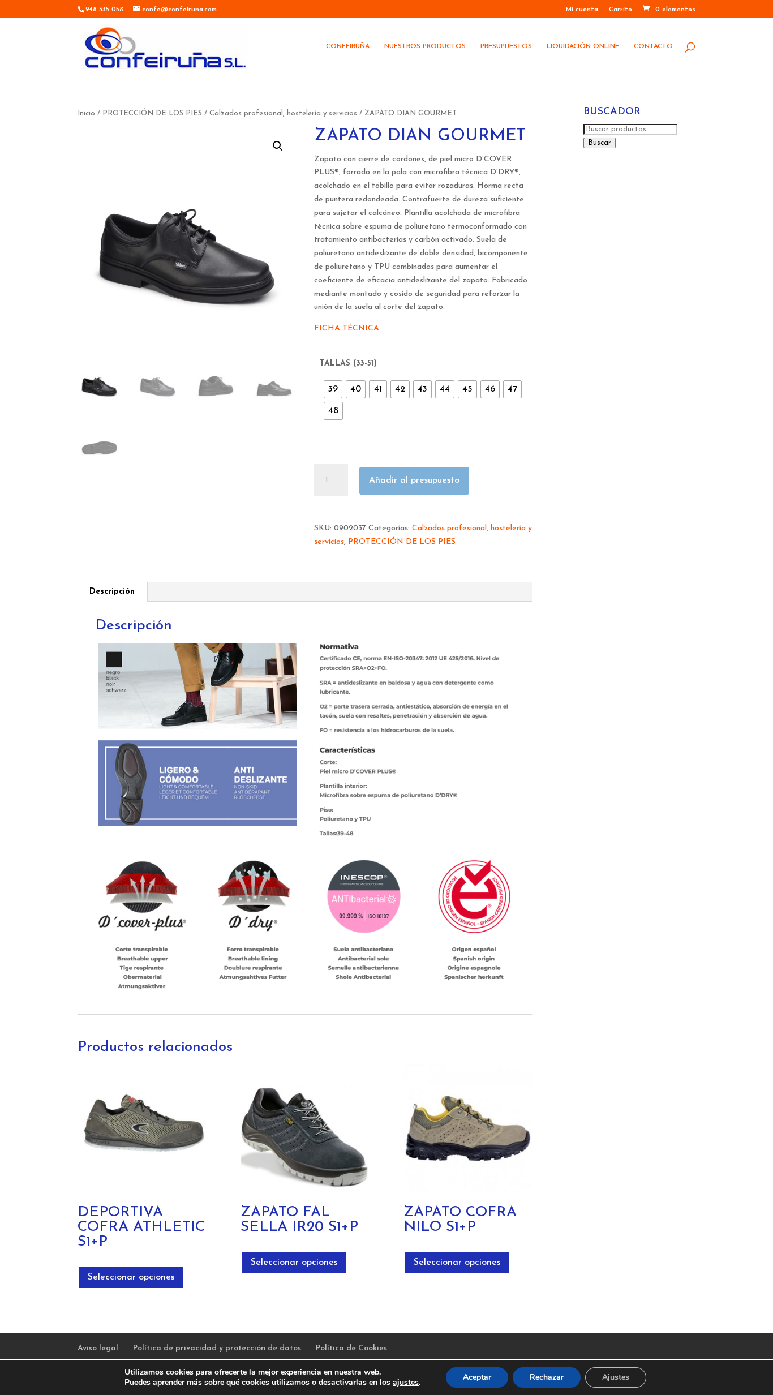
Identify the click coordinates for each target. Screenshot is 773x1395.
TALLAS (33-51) (348, 363)
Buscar (599, 143)
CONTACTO (653, 46)
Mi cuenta (582, 9)
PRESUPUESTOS (506, 46)
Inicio (86, 113)
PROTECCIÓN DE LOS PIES (152, 113)
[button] (278, 146)
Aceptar (477, 1377)
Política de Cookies (351, 1348)
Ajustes (615, 1377)
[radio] (333, 389)
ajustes (406, 1382)
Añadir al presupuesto (414, 480)
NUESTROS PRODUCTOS (425, 46)
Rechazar (547, 1377)
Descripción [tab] (112, 591)
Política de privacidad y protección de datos (217, 1348)
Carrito (620, 9)
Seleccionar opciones (131, 1277)
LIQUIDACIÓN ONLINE (583, 46)
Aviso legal (98, 1348)
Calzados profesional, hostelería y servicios (283, 113)
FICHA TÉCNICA (346, 328)
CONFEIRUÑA (348, 46)
